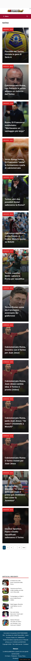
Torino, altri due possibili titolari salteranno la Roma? (15, 202)
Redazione (14, 656)
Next (24, 547)
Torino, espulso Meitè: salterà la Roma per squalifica (14, 276)
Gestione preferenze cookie (24, 659)
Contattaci (25, 644)
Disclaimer (15, 658)
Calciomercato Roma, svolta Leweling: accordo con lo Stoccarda (16, 590)
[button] (27, 16)
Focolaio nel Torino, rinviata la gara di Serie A (14, 54)
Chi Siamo (7, 656)
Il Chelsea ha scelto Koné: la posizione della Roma (16, 582)
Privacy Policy (21, 656)
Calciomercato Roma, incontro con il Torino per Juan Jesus (15, 350)
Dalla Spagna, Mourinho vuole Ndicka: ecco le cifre (16, 606)
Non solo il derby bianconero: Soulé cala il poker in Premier (16, 613)
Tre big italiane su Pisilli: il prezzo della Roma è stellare (16, 598)
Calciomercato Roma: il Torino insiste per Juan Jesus (15, 461)
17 (19, 547)
